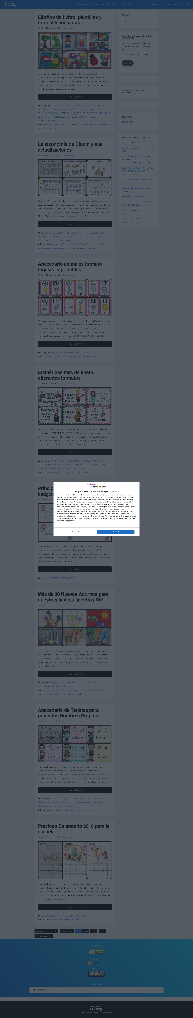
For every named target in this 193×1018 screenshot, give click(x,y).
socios (78, 495)
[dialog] (96, 509)
